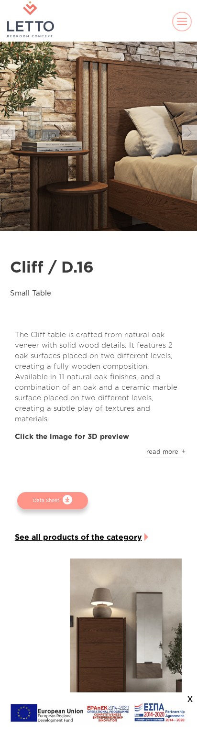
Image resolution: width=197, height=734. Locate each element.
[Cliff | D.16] (125, 642)
